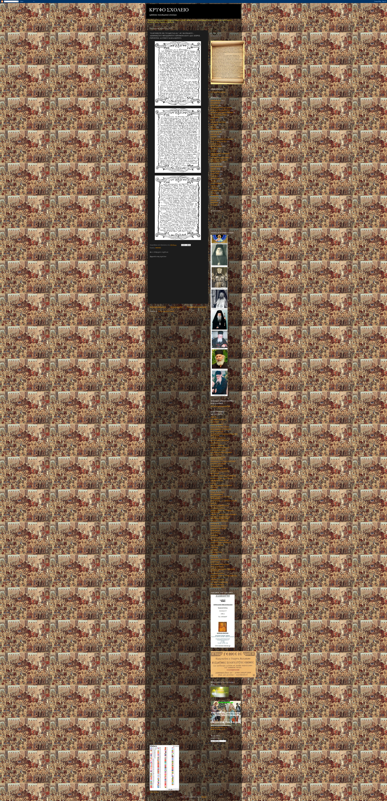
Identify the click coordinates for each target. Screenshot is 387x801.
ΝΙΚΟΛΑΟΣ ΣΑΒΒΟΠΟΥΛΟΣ (220, 505)
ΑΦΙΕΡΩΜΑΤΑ (215, 117)
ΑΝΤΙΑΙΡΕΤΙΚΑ (215, 103)
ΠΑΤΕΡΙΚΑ (214, 176)
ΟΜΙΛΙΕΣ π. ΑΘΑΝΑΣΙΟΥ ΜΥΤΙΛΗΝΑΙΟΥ (224, 514)
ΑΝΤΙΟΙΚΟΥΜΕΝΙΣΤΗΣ (218, 438)
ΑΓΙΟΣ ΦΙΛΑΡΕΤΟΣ (217, 431)
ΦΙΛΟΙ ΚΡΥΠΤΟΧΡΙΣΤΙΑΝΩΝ (220, 559)
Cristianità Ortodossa (217, 573)
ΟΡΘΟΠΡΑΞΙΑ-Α (216, 533)
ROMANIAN (214, 202)
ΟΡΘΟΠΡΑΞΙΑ (215, 530)
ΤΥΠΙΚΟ (213, 193)
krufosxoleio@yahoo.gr (218, 92)
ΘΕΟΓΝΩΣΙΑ (215, 473)
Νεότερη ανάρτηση (158, 307)
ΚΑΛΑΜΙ (213, 483)
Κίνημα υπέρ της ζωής (218, 492)
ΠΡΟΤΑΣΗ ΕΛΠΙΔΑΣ (217, 545)
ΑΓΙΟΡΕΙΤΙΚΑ (215, 422)
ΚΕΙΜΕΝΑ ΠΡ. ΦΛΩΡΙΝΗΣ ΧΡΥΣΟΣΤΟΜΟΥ (219, 160)
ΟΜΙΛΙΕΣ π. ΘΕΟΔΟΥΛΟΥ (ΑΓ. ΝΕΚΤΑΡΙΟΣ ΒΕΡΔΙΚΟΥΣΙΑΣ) (220, 517)
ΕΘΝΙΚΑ (213, 127)
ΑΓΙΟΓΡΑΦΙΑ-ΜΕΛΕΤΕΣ (218, 419)
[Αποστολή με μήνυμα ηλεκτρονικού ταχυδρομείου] (182, 245)
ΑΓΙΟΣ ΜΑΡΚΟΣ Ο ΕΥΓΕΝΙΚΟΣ (221, 429)
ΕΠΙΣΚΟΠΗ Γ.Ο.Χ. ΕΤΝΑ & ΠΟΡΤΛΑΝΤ (223, 461)
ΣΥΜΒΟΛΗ (214, 555)
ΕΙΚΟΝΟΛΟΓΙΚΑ (216, 129)
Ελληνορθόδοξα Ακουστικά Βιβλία (221, 452)
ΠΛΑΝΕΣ (213, 181)
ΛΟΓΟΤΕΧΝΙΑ (215, 164)
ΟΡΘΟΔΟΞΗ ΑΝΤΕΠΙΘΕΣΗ (219, 521)
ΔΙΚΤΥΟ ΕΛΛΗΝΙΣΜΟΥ (218, 445)
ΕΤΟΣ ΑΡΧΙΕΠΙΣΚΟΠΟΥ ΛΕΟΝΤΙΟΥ (222, 139)
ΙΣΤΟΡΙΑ (213, 151)
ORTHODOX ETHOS (217, 580)
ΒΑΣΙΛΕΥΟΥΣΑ (215, 443)
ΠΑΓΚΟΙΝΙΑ (214, 535)
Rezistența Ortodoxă (217, 584)
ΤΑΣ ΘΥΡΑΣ (214, 557)
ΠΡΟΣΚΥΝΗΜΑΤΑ (216, 183)
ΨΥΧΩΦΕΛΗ (215, 198)
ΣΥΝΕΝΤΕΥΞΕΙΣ (216, 190)
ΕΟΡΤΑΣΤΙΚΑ (215, 134)
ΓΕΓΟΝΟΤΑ (214, 124)
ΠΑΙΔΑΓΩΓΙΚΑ (215, 171)
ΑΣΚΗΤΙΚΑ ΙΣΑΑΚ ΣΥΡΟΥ (219, 115)
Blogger (203, 797)
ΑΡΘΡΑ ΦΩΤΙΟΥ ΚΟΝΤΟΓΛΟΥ (220, 110)
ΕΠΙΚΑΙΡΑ (214, 137)
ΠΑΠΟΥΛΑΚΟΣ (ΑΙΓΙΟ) (218, 538)
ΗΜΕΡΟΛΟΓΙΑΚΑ (216, 146)
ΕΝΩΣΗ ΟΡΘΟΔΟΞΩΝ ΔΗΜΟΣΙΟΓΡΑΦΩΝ (218, 458)
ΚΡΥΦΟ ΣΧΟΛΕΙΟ (169, 9)
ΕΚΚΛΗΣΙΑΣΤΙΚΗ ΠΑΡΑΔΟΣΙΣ (220, 447)
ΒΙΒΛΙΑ (213, 120)
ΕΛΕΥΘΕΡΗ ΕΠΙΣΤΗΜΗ (218, 450)
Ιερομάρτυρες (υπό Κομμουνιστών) (222, 478)
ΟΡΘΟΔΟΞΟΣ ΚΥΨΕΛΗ (218, 528)
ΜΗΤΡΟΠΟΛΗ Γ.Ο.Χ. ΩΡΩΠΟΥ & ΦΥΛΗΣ (224, 501)
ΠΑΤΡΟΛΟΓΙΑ (215, 178)
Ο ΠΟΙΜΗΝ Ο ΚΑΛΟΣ (218, 508)
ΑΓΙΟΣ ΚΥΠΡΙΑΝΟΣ (217, 424)
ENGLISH (214, 200)
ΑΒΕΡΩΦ (213, 417)
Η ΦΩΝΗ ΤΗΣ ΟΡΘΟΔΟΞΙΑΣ (220, 471)
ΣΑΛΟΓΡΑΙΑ (214, 547)
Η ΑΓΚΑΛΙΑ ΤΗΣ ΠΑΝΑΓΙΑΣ (219, 468)
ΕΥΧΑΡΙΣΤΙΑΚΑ (216, 144)
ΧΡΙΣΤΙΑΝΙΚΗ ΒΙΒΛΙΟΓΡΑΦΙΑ (220, 564)
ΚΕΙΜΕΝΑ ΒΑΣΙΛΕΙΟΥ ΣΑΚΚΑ (220, 157)
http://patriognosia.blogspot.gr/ (220, 406)
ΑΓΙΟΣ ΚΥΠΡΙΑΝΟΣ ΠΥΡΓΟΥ (220, 427)
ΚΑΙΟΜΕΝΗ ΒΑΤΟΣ (217, 481)
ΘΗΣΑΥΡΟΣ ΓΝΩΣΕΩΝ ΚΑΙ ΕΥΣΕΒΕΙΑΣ (223, 476)
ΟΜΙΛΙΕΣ (158, 248)
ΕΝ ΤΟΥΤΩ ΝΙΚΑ (216, 455)
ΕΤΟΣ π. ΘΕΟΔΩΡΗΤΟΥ (219, 141)
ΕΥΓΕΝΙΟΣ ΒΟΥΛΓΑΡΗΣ (218, 464)
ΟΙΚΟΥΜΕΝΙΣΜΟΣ (217, 166)
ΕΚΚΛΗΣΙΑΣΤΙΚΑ (216, 132)
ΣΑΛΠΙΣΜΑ (214, 550)
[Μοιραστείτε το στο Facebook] (188, 245)
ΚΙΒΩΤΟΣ (214, 489)
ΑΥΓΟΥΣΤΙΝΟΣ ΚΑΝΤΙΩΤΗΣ (220, 440)
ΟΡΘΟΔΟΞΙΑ (215, 523)
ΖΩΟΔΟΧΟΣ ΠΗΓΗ (217, 466)
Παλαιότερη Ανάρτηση (196, 307)
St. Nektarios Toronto (217, 587)
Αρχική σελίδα (176, 307)
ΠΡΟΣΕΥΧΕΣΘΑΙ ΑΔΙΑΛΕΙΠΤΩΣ (221, 542)
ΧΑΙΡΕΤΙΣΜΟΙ (215, 562)
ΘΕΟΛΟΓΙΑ (214, 149)
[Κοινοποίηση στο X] (186, 245)
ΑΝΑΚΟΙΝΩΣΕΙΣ (216, 100)
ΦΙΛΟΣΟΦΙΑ (215, 195)
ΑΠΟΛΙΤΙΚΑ (214, 105)
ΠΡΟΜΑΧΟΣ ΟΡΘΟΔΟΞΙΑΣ (219, 540)
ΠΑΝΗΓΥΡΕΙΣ (215, 174)
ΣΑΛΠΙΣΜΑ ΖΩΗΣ (216, 552)
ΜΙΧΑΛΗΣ (214, 503)
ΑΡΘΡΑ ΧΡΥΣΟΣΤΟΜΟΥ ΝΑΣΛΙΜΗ (222, 112)
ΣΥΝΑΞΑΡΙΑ (214, 188)
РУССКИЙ (214, 205)
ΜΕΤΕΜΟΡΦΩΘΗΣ (217, 494)
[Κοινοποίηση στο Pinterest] (190, 245)
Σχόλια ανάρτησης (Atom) (166, 311)
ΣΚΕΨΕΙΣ (214, 186)
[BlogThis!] (184, 245)
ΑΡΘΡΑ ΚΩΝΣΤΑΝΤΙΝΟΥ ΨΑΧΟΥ (221, 108)
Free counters (154, 792)
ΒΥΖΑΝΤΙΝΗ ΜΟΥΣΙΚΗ (218, 122)
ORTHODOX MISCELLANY (219, 582)
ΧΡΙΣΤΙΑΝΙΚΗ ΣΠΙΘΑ (217, 567)
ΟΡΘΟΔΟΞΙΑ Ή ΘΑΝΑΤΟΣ (219, 526)
